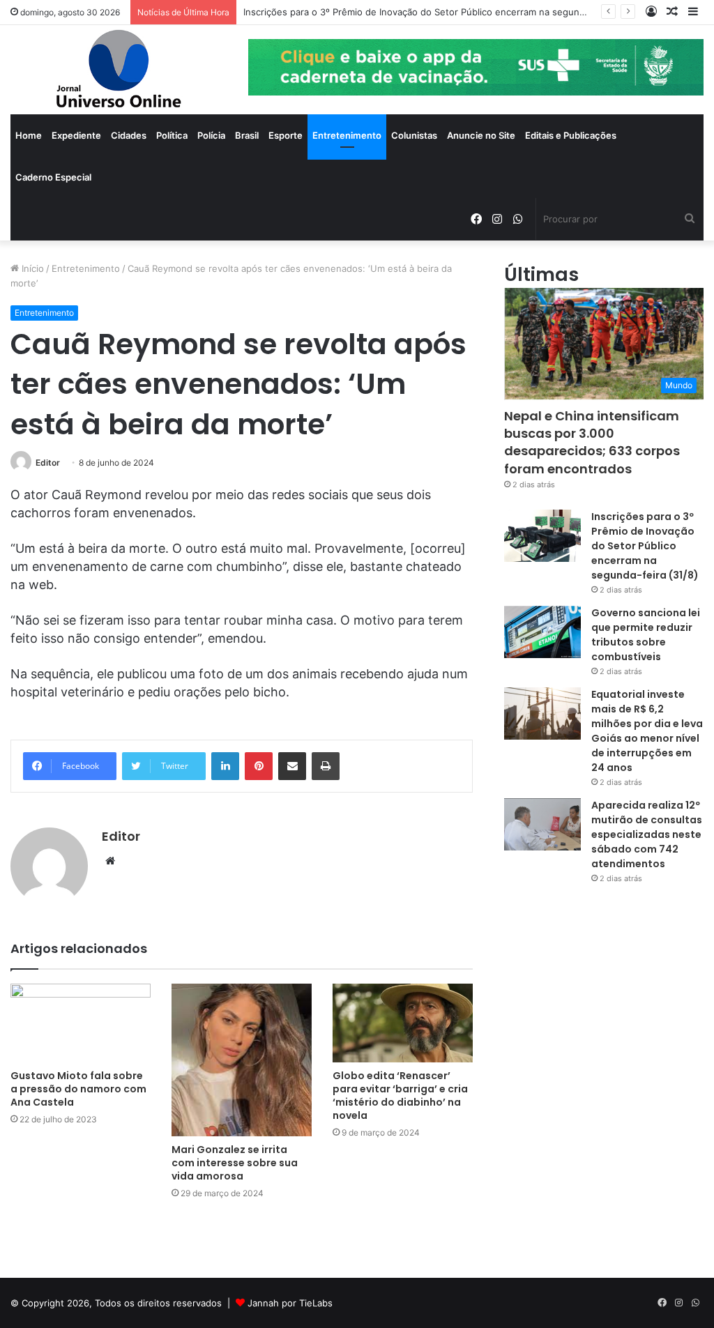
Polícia (211, 135)
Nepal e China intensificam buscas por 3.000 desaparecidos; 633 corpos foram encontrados (592, 442)
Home (28, 135)
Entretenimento (346, 135)
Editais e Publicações (570, 135)
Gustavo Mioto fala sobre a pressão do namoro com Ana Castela (78, 1089)
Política (172, 135)
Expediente (76, 135)
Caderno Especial (53, 177)
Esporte (285, 135)
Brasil (247, 135)
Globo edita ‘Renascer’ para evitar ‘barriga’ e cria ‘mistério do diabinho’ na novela (400, 1095)
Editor (48, 462)
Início (31, 268)
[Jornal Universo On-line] (118, 70)
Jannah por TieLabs (290, 1302)
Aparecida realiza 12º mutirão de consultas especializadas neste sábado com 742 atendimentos (646, 834)
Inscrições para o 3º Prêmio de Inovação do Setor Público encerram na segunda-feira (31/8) (442, 11)
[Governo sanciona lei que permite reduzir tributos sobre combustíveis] (542, 632)
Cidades (128, 135)
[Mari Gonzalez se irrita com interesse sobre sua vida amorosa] (242, 1060)
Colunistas (414, 135)
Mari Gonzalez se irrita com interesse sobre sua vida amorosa (235, 1163)
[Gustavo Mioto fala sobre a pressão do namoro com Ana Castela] (80, 1023)
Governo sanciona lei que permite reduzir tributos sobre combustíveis (645, 635)
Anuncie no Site (481, 135)
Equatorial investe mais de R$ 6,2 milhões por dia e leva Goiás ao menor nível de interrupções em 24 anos (647, 730)
